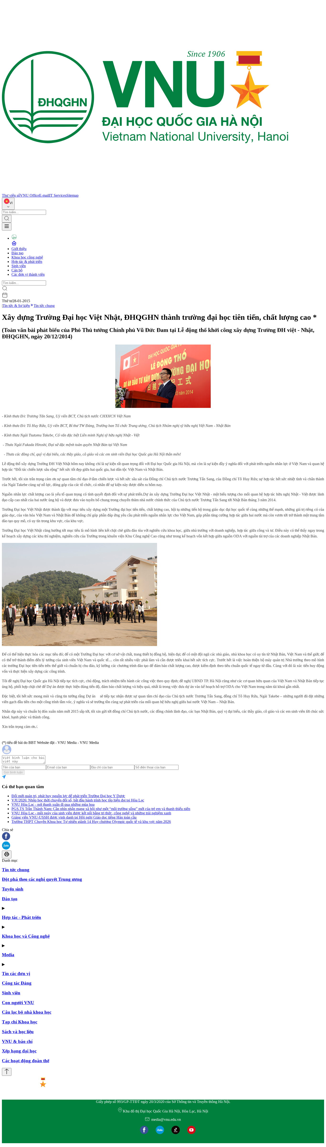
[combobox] (8, 204)
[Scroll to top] (6, 1072)
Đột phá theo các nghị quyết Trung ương (42, 879)
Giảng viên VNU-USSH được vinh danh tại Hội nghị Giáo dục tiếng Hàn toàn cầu (74, 817)
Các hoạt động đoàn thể (25, 1060)
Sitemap (72, 195)
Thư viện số (11, 195)
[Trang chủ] (145, 191)
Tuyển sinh (12, 889)
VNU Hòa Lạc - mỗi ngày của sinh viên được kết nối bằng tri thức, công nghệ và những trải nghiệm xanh (91, 813)
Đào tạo (17, 253)
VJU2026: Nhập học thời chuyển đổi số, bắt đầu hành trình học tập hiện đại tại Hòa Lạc (77, 800)
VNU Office (29, 195)
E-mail (44, 195)
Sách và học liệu (18, 1031)
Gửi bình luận (13, 772)
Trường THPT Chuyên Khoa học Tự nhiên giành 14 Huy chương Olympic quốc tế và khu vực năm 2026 (91, 822)
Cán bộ (16, 270)
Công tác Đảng (17, 983)
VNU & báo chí (17, 1041)
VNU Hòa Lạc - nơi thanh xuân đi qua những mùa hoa (53, 804)
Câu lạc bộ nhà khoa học (26, 1012)
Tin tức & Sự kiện (16, 306)
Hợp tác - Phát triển (21, 917)
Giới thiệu (18, 249)
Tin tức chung (44, 306)
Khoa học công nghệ (27, 257)
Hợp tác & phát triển (26, 262)
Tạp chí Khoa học (19, 1021)
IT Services (57, 195)
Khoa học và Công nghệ (26, 936)
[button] (163, 836)
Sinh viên (18, 266)
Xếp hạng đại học (19, 1050)
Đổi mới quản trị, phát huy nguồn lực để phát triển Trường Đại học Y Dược (68, 796)
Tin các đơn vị (16, 973)
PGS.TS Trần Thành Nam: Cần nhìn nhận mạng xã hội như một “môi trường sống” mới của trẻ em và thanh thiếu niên (100, 809)
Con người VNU (18, 1002)
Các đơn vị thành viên (28, 274)
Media (8, 954)
